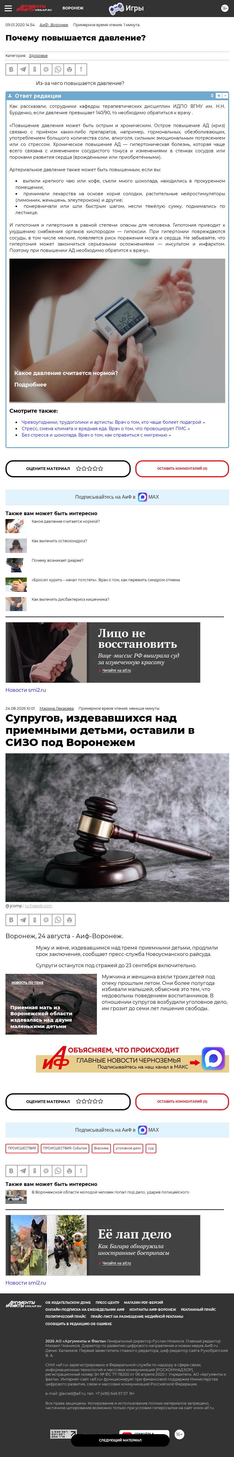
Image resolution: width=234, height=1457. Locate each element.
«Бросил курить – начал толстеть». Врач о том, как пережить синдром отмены (106, 580)
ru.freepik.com (38, 906)
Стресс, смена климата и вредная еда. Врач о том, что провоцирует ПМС (104, 428)
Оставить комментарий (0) (182, 469)
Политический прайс (65, 1317)
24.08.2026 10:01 (20, 708)
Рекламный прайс (198, 1310)
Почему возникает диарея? (57, 560)
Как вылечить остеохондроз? (59, 541)
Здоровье (38, 55)
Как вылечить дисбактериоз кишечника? (71, 599)
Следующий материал (120, 1440)
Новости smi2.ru (25, 690)
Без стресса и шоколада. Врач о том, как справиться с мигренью (94, 435)
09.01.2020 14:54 (20, 25)
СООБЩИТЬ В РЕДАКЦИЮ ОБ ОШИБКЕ (78, 1324)
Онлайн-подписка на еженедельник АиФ (85, 1310)
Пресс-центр (107, 1303)
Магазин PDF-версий (143, 1303)
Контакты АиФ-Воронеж (152, 1310)
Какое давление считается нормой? (66, 373)
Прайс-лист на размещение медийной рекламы (137, 1317)
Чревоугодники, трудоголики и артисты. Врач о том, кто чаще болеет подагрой (111, 422)
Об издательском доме (68, 1303)
